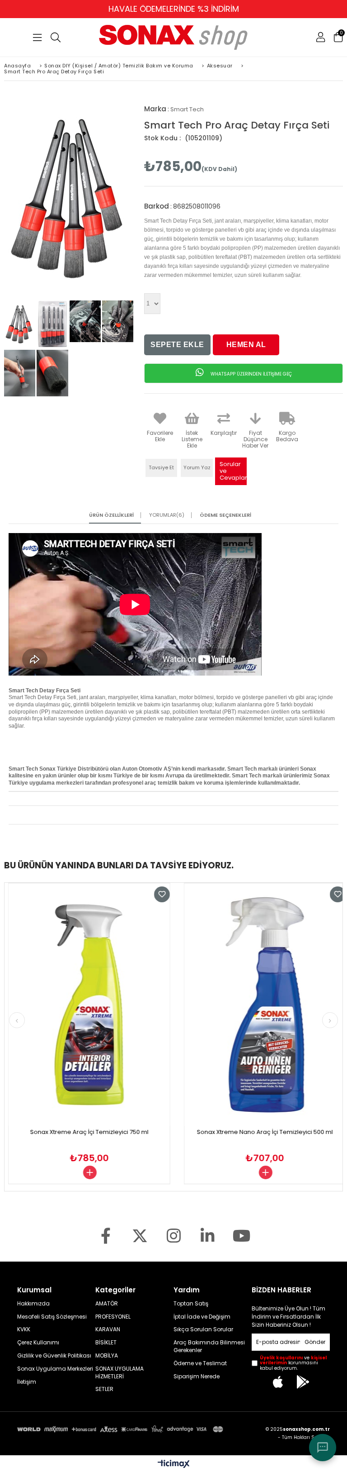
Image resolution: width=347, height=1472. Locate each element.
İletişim (26, 1382)
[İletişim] (322, 1447)
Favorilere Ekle (149, 894)
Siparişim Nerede (197, 1376)
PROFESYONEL (113, 1316)
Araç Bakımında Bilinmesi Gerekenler (209, 1346)
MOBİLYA (106, 1355)
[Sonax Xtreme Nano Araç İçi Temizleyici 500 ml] (252, 1004)
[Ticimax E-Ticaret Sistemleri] (174, 1464)
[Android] (303, 1382)
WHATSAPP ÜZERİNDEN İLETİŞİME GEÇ (250, 374)
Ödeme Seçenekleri (225, 515)
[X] (140, 1236)
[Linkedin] (208, 1236)
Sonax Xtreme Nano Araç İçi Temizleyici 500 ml (252, 1132)
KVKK (23, 1329)
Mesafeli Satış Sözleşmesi (52, 1316)
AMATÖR (106, 1303)
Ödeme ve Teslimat (200, 1363)
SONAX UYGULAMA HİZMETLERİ (119, 1372)
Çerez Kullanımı (38, 1342)
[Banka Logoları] (121, 1429)
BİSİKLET (106, 1342)
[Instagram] (174, 1236)
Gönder (315, 1342)
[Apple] (278, 1382)
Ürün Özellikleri (111, 515)
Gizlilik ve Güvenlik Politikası (54, 1355)
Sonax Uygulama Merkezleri (55, 1368)
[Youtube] (241, 1236)
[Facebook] (106, 1236)
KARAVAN (107, 1329)
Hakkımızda (33, 1303)
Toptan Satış (191, 1303)
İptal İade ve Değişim (202, 1316)
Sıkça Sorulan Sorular (203, 1329)
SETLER (104, 1389)
